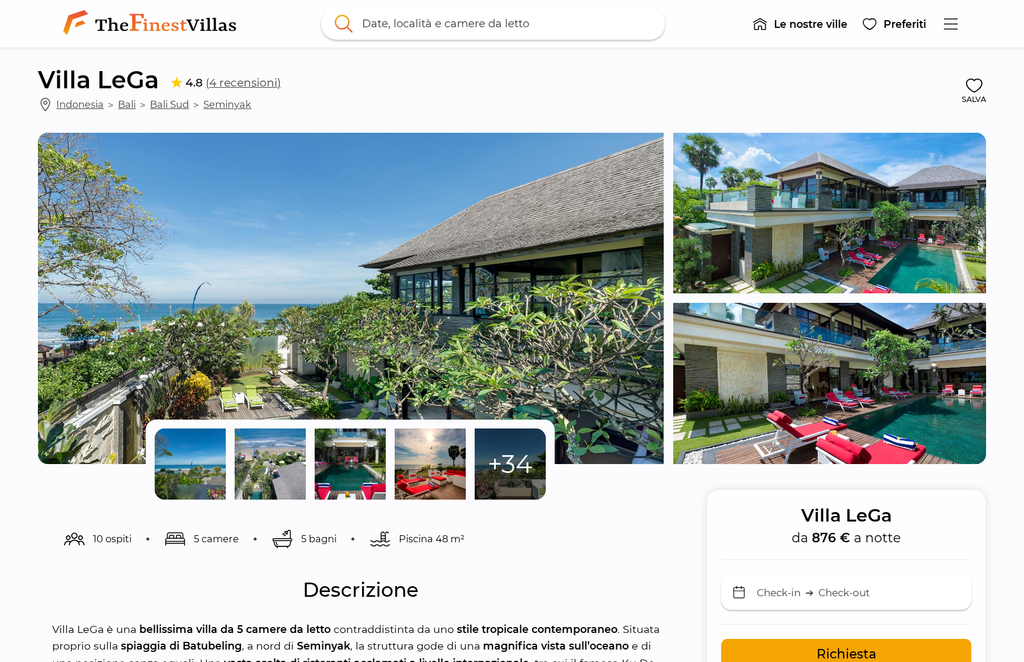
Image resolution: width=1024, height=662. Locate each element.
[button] (800, 24)
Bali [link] (127, 104)
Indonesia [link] (80, 104)
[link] (152, 23)
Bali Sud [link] (169, 104)
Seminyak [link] (227, 104)
